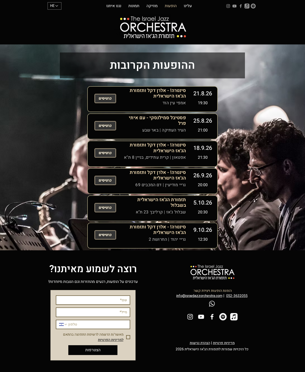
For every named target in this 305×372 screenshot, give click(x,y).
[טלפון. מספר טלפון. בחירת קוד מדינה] (63, 324)
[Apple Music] (246, 6)
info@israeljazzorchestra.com (199, 296)
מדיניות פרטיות (224, 343)
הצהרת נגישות (200, 343)
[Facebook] (240, 6)
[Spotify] (253, 6)
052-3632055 (237, 296)
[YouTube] (234, 6)
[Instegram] (228, 6)
